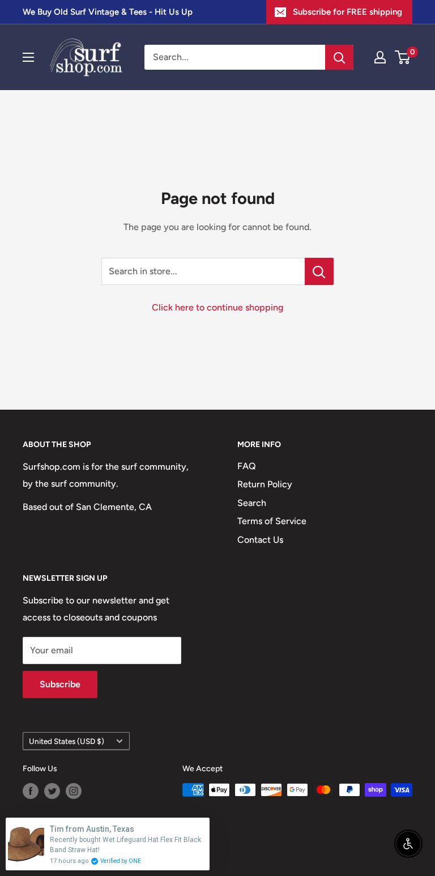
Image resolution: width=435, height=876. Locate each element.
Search (251, 502)
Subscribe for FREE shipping (347, 12)
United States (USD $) (66, 741)
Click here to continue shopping (217, 307)
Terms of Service (271, 521)
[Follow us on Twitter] (52, 791)
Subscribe (60, 684)
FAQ (246, 466)
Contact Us (260, 539)
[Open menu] (28, 57)
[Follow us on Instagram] (74, 791)
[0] (403, 57)
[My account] (380, 57)
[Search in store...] (319, 271)
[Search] (339, 57)
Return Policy (264, 484)
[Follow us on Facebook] (31, 791)
